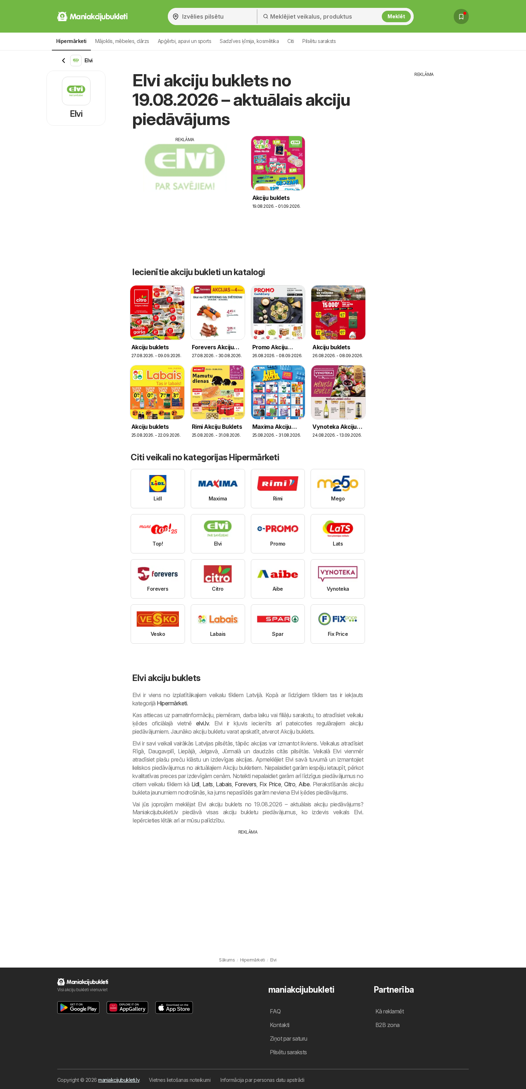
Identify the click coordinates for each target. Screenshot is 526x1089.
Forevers (245, 784)
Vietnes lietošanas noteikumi (180, 1080)
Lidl (195, 784)
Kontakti (279, 1024)
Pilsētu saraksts (319, 41)
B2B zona (387, 1024)
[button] (78, 1007)
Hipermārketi (172, 703)
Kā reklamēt (389, 1011)
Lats (208, 784)
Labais (224, 784)
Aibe (304, 784)
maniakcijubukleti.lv (118, 1080)
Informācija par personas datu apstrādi (262, 1080)
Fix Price (270, 784)
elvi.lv (202, 723)
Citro (289, 784)
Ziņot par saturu (288, 1038)
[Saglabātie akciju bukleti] (461, 16)
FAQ (275, 1011)
